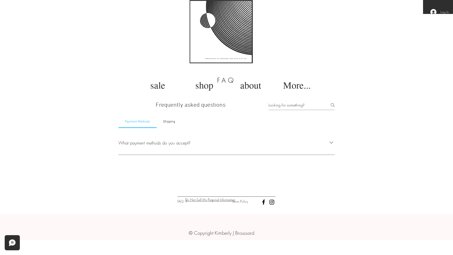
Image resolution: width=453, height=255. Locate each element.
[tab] (137, 122)
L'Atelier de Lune (146, 31)
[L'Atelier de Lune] (271, 202)
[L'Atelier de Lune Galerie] (263, 202)
